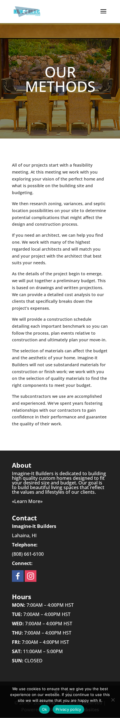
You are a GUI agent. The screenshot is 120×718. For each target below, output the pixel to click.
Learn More (27, 501)
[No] (113, 700)
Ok (44, 709)
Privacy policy (68, 709)
